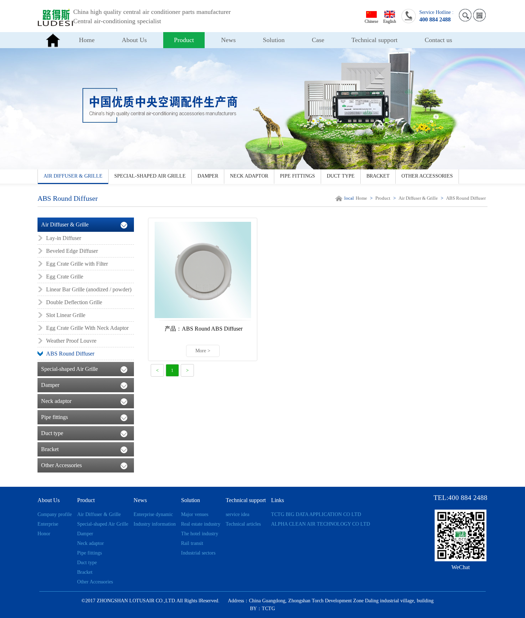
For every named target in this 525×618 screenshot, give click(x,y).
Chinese (371, 21)
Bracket (378, 176)
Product (184, 40)
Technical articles (243, 524)
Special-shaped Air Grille (150, 176)
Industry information (155, 524)
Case (318, 40)
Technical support (374, 40)
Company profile (55, 514)
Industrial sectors (198, 553)
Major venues (194, 514)
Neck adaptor (249, 176)
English (389, 21)
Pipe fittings (297, 176)
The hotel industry (199, 533)
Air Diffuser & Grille (73, 176)
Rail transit (192, 543)
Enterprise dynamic (153, 514)
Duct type (341, 176)
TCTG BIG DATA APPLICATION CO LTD (316, 514)
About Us (134, 40)
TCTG (268, 608)
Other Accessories (427, 176)
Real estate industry (200, 524)
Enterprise (48, 524)
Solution (274, 40)
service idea (237, 514)
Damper (208, 176)
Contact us (438, 40)
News (228, 40)
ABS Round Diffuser (466, 198)
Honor (44, 533)
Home (87, 40)
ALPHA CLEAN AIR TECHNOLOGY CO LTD (320, 524)
